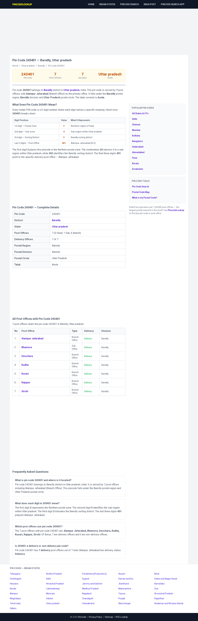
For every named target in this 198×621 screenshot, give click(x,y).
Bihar (156, 574)
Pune (134, 158)
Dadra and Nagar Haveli (165, 578)
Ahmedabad (138, 152)
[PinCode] (22, 4)
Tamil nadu (15, 603)
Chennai (136, 124)
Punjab (121, 598)
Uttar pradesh (72, 90)
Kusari (25, 373)
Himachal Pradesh (55, 583)
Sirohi (25, 391)
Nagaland (86, 593)
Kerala (135, 163)
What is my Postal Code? (144, 197)
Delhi (134, 119)
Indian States (107, 4)
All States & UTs (140, 113)
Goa (156, 588)
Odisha (49, 598)
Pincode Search (129, 4)
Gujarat (85, 578)
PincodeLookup (176, 210)
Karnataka (159, 583)
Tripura (121, 593)
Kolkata (136, 135)
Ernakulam (137, 169)
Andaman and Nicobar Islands (168, 603)
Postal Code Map (140, 192)
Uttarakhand (88, 603)
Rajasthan (159, 598)
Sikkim (13, 608)
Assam (121, 574)
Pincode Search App (172, 4)
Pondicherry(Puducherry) (94, 574)
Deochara (27, 356)
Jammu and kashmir (92, 583)
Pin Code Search (140, 186)
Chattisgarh (15, 578)
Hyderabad (137, 147)
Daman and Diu (125, 578)
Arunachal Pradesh (163, 593)
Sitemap (109, 617)
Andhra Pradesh (54, 574)
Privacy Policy (95, 617)
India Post (150, 4)
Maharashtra (124, 588)
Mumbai (136, 130)
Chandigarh (87, 598)
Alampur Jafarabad (32, 338)
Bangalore (137, 141)
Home (91, 4)
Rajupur (26, 382)
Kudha (25, 364)
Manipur (14, 593)
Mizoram (50, 593)
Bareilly (48, 90)
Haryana (14, 583)
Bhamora (27, 347)
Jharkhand (123, 583)
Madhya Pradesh (90, 588)
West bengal (124, 603)
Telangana (15, 574)
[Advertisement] (99, 30)
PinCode (82, 617)
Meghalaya (15, 598)
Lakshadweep (53, 588)
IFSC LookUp (122, 617)
